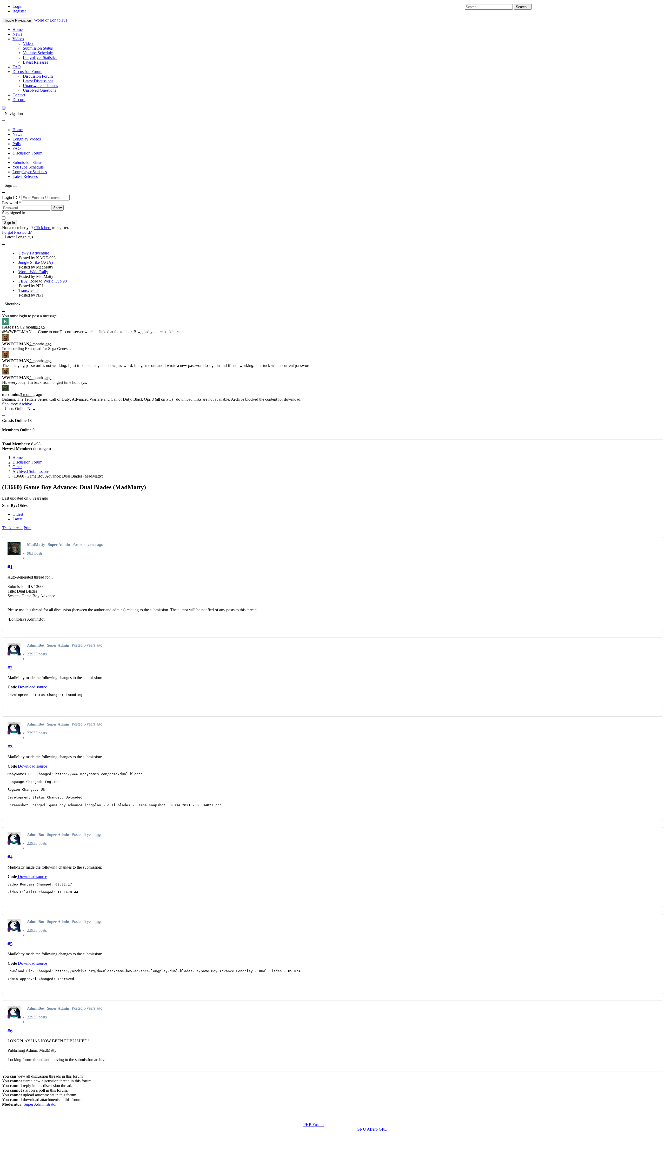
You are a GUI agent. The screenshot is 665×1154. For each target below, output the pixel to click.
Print (27, 528)
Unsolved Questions (39, 90)
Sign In (9, 223)
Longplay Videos (26, 139)
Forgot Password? (17, 232)
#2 (10, 667)
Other (17, 467)
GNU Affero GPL (372, 1129)
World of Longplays (50, 20)
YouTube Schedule (28, 167)
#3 (10, 746)
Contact (18, 95)
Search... (523, 7)
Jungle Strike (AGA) (35, 262)
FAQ (16, 67)
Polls (16, 144)
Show (57, 208)
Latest (17, 519)
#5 (10, 944)
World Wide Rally (33, 272)
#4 (10, 857)
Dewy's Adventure (33, 253)
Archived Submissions (30, 471)
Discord (18, 99)
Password (11, 202)
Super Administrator (40, 1104)
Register (19, 11)
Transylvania (28, 290)
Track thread (12, 528)
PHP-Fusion (313, 1124)
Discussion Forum (27, 71)
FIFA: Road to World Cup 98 (42, 281)
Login (17, 6)
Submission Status (38, 48)
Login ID (11, 197)
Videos (18, 39)
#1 (10, 567)
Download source (32, 687)
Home (17, 29)
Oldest (17, 514)
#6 (10, 1031)
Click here (42, 227)
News (17, 34)
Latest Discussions (38, 81)
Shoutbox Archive (17, 404)
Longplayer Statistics (40, 57)
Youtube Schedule (38, 53)
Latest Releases (35, 62)
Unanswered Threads (40, 85)
